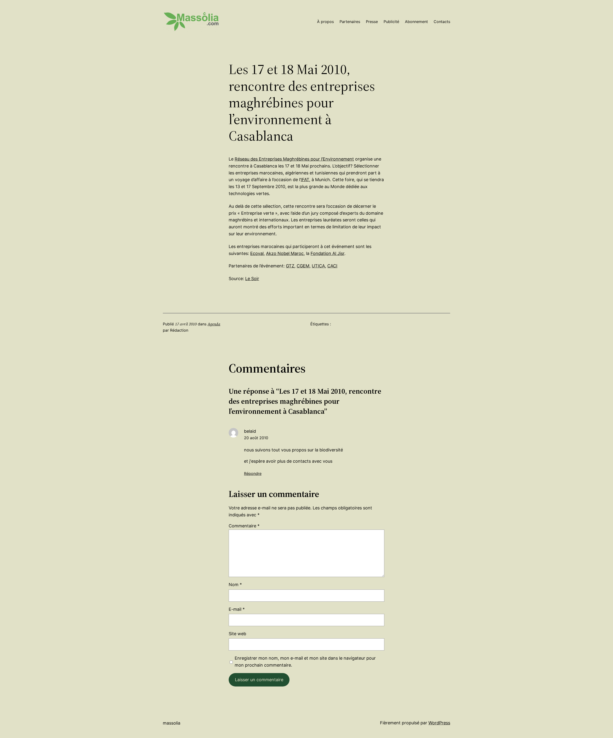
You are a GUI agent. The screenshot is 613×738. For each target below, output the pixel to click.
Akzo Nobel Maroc (285, 253)
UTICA (318, 265)
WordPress (439, 722)
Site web (237, 633)
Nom (235, 584)
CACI (332, 265)
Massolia (171, 723)
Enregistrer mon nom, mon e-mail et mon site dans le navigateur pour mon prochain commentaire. (305, 662)
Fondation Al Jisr (327, 253)
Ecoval (257, 253)
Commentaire (244, 525)
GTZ (290, 265)
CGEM (303, 265)
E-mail (237, 609)
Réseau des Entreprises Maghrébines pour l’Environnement (294, 158)
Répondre (252, 473)
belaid (250, 431)
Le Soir (252, 278)
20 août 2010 (256, 437)
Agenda (214, 324)
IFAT (305, 179)
